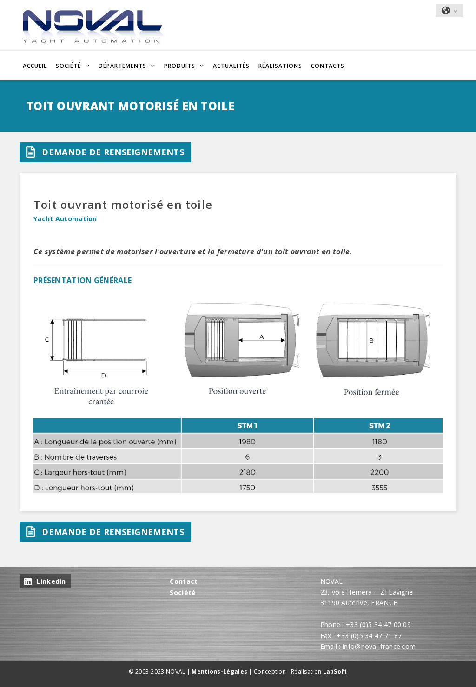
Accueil (35, 66)
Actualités (231, 66)
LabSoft (335, 671)
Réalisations (280, 66)
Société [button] (69, 66)
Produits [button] (180, 66)
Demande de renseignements (113, 152)
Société (183, 592)
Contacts (327, 66)
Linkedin (51, 581)
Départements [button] (123, 66)
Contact (184, 581)
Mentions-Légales (219, 671)
